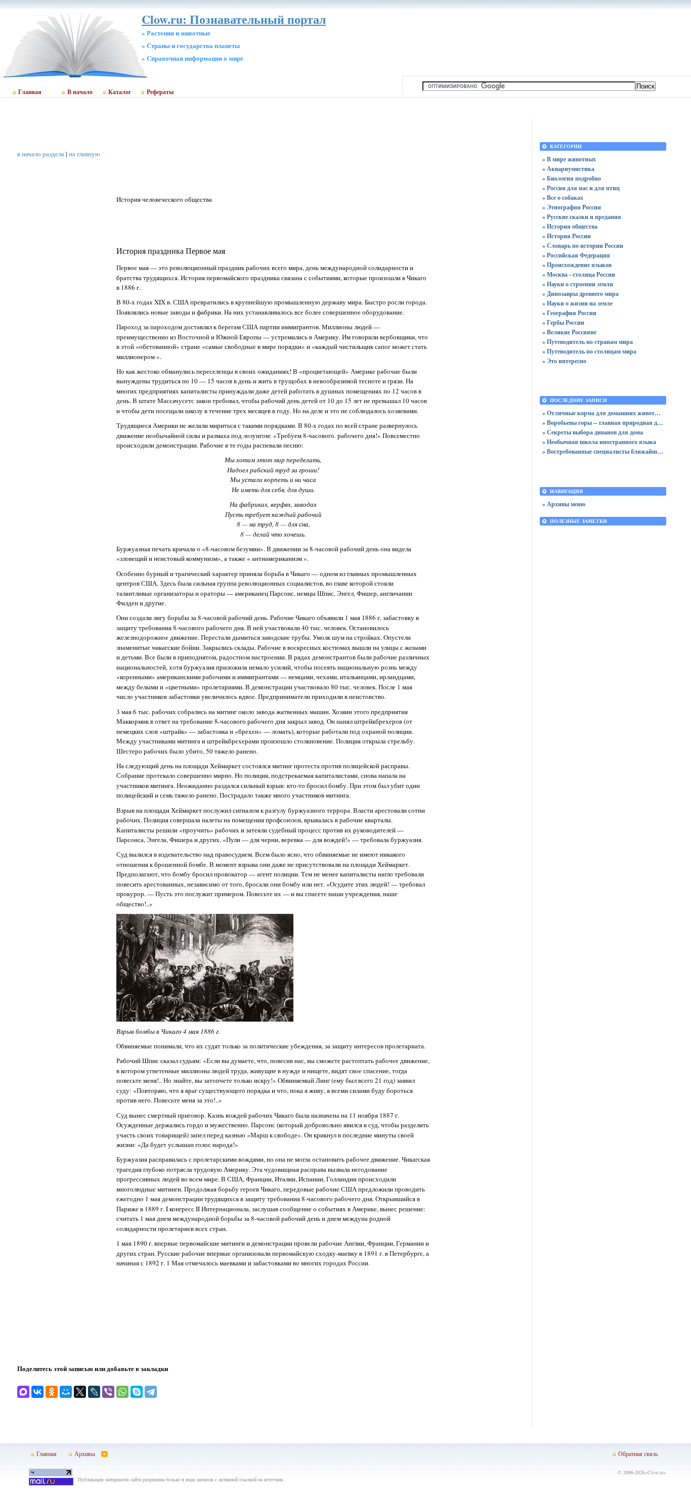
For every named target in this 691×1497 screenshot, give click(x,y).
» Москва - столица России (578, 274)
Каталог (119, 92)
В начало (80, 92)
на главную (84, 153)
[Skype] (137, 1392)
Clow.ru (655, 1472)
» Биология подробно (571, 178)
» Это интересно (564, 361)
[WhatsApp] (122, 1392)
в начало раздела (40, 153)
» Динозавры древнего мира (580, 293)
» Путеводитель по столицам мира (589, 351)
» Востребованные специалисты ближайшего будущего (603, 451)
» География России (569, 313)
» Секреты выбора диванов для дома (592, 432)
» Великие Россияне (569, 332)
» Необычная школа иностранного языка (599, 441)
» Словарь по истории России (582, 245)
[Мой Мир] (66, 1392)
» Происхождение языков (577, 264)
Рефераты (160, 92)
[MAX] (23, 1392)
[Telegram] (151, 1392)
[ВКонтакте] (37, 1392)
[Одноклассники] (52, 1392)
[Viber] (108, 1392)
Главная (29, 92)
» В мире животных (569, 159)
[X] (80, 1392)
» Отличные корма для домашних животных (603, 413)
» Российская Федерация (576, 255)
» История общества (569, 226)
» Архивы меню (563, 504)
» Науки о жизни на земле (577, 303)
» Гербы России (563, 322)
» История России (566, 236)
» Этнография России (571, 207)
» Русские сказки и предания (581, 216)
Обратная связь (638, 1453)
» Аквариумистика (568, 168)
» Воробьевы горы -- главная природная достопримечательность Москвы (603, 422)
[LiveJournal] (94, 1392)
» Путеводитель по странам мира (587, 341)
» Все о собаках (562, 197)
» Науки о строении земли (577, 284)
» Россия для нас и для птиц (581, 188)
